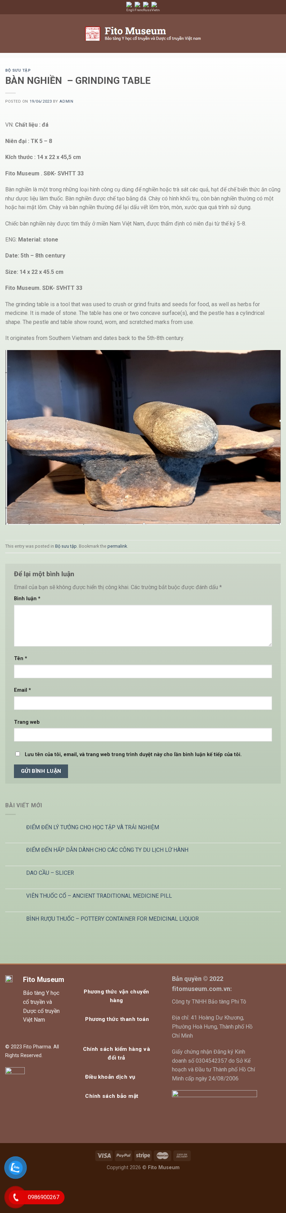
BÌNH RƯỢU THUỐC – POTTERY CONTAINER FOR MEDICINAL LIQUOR (112, 918)
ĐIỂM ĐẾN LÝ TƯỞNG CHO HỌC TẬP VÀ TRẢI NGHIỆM (92, 827)
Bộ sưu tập (18, 70)
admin (66, 101)
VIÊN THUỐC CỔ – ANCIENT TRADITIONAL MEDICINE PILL (99, 896)
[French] (139, 7)
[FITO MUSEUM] (143, 33)
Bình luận (27, 599)
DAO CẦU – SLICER (50, 873)
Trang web (27, 722)
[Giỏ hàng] (264, 33)
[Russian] (147, 7)
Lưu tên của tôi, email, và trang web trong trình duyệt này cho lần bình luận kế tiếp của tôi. (133, 755)
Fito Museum (43, 979)
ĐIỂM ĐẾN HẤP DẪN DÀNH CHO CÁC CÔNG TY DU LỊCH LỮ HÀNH (107, 850)
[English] (130, 7)
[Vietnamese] (155, 7)
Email (22, 690)
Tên (20, 658)
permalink (117, 546)
